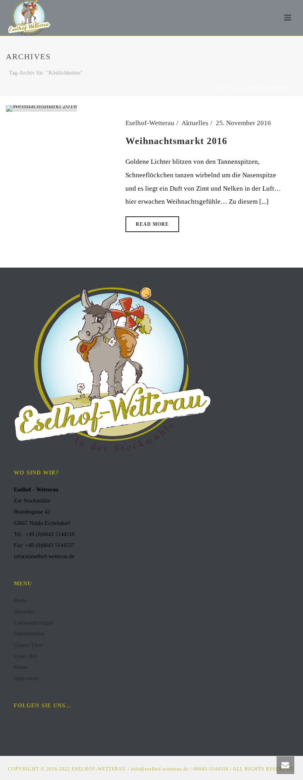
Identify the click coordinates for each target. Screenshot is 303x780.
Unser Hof (25, 656)
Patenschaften (29, 634)
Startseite (227, 88)
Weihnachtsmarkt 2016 (176, 141)
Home (20, 601)
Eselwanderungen (33, 623)
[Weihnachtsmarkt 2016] (41, 108)
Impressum (26, 678)
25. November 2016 (243, 123)
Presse (21, 667)
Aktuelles (194, 123)
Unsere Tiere (28, 645)
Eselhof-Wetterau (149, 123)
